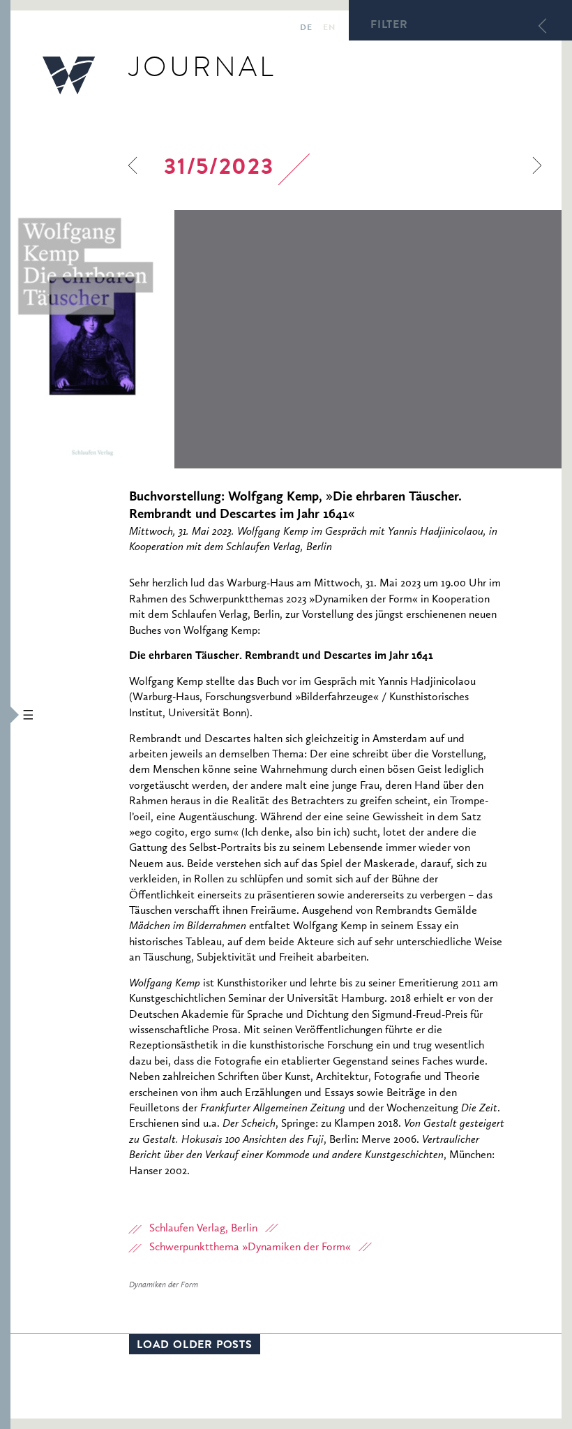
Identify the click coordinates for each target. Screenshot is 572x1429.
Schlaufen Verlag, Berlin (203, 1228)
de (306, 28)
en (329, 28)
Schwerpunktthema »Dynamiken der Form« (250, 1247)
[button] (5, 714)
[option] (286, 339)
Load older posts (195, 1346)
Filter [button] (389, 25)
